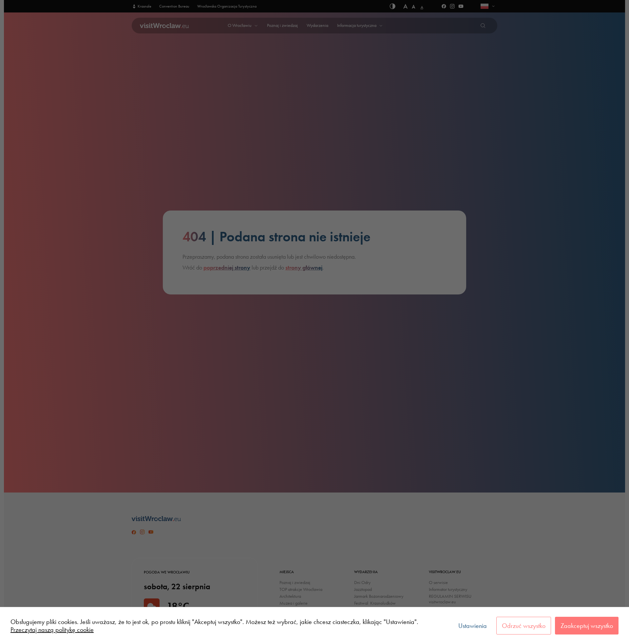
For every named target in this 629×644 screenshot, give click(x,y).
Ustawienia (472, 626)
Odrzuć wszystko (523, 626)
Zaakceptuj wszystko (587, 626)
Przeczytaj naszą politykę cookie (52, 630)
